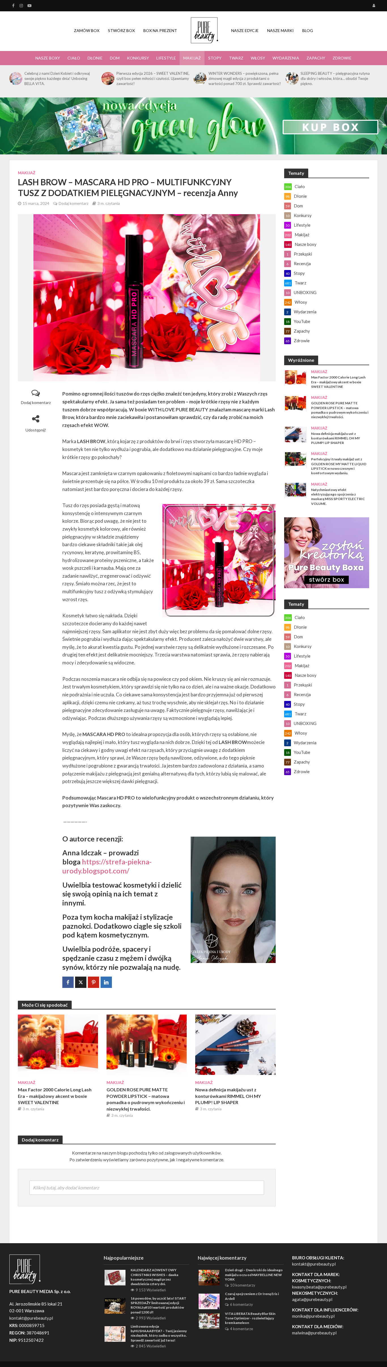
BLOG (307, 30)
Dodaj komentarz (73, 203)
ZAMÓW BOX (86, 30)
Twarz (236, 58)
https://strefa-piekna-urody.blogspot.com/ (107, 866)
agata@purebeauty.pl (312, 1299)
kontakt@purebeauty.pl (314, 1263)
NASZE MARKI (280, 30)
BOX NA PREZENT (160, 30)
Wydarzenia (286, 58)
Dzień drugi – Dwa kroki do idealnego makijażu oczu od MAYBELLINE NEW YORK (254, 1274)
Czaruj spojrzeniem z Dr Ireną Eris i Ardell (252, 1296)
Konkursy (138, 58)
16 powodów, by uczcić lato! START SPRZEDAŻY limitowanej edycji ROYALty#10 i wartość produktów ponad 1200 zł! (158, 1305)
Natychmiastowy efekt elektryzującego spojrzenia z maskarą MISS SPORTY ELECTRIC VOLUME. (338, 497)
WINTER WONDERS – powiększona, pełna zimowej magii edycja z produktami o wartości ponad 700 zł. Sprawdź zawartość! (245, 78)
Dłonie (95, 58)
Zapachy (316, 58)
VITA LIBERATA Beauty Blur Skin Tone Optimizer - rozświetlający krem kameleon (250, 1318)
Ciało (73, 58)
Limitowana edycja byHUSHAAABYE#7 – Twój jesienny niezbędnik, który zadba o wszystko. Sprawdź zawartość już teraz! (159, 1333)
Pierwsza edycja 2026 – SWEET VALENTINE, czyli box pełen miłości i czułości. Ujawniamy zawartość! (153, 78)
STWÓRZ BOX (121, 30)
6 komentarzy (241, 1304)
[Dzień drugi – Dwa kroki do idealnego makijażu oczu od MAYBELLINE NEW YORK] (209, 1276)
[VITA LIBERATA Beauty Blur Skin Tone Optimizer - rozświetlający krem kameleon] (209, 1320)
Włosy (258, 58)
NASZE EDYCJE (245, 30)
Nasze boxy (47, 58)
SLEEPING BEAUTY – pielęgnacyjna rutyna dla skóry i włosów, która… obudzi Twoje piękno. (335, 78)
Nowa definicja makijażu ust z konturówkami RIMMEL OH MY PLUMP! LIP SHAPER (228, 1096)
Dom (115, 58)
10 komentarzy (242, 1285)
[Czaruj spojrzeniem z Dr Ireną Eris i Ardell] (209, 1300)
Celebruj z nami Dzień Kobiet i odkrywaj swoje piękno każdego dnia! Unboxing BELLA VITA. (57, 78)
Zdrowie (342, 58)
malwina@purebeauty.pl (314, 1332)
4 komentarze (241, 1328)
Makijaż (192, 58)
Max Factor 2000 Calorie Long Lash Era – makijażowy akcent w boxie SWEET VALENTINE (55, 1096)
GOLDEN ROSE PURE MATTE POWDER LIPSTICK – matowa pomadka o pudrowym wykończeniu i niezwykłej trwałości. (146, 1099)
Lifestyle (166, 58)
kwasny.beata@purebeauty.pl (319, 1286)
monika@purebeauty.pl (313, 1316)
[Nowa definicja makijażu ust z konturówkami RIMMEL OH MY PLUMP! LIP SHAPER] (235, 1044)
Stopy (215, 58)
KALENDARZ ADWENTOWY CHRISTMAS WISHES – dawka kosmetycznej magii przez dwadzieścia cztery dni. (154, 1277)
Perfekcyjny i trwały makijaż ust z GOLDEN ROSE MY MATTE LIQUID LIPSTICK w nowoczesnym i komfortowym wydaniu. (338, 466)
